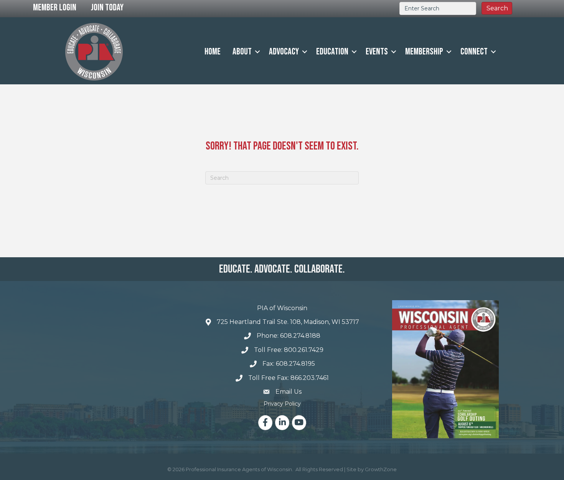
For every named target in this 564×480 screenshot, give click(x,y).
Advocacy (284, 51)
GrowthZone (381, 469)
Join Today (107, 7)
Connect (474, 51)
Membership (424, 51)
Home (212, 51)
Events (377, 51)
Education (332, 51)
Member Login (54, 7)
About (242, 51)
